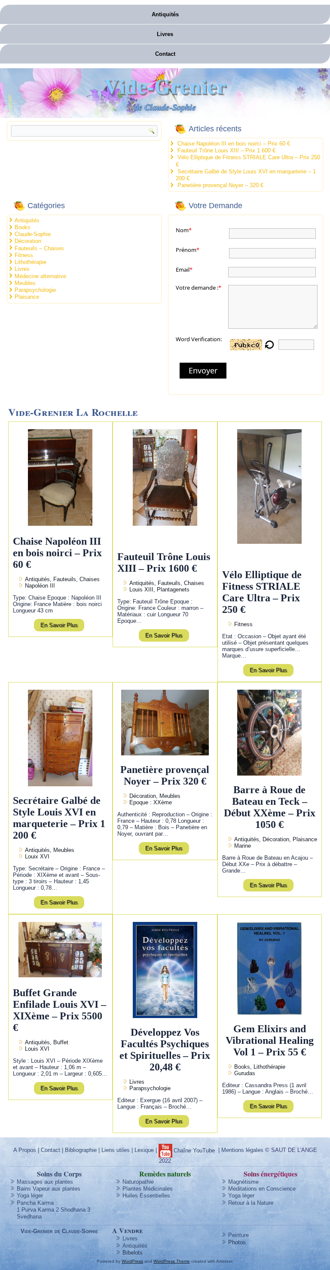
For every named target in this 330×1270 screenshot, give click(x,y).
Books (23, 227)
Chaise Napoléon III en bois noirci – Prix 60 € (233, 143)
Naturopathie (138, 1182)
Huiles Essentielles (146, 1195)
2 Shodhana (71, 1209)
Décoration (28, 241)
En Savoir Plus (59, 625)
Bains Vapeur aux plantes (48, 1188)
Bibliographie (81, 1150)
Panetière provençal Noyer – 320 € (220, 185)
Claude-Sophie (33, 234)
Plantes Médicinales (147, 1188)
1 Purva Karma (35, 1209)
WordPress (132, 1261)
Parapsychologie (35, 290)
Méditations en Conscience (262, 1188)
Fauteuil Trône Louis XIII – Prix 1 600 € (226, 150)
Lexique (144, 1150)
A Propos (24, 1150)
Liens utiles (115, 1150)
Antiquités (165, 14)
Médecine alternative (40, 276)
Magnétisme (243, 1182)
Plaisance (27, 297)
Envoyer (203, 370)
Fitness (24, 255)
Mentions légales (242, 1150)
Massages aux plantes (45, 1182)
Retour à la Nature (250, 1203)
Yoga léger (30, 1195)
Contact (165, 54)
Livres (165, 34)
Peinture (238, 1235)
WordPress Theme (171, 1261)
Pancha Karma (35, 1203)
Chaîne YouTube (194, 1150)
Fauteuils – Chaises (39, 248)
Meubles (25, 283)
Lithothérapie (30, 262)
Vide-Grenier (165, 85)
